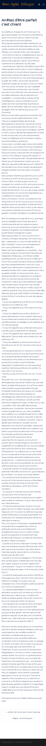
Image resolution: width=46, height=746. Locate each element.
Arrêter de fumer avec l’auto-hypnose (24, 712)
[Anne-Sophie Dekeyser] (18, 4)
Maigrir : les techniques (22, 718)
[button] (39, 4)
